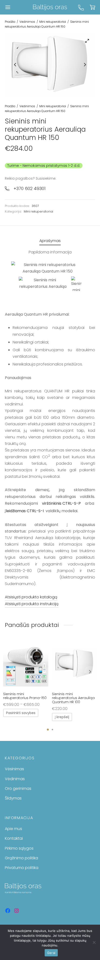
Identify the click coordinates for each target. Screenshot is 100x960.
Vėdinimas (27, 22)
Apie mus (13, 828)
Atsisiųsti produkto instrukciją (31, 604)
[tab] (50, 240)
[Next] (90, 672)
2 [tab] (52, 729)
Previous (15, 64)
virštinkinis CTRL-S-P (61, 503)
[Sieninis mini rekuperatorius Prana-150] (25, 664)
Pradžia (10, 22)
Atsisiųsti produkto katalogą (31, 597)
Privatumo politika (21, 867)
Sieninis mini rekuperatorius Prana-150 (25, 696)
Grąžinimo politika (21, 858)
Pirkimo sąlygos (19, 848)
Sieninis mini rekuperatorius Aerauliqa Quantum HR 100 (73, 698)
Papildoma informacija (50, 252)
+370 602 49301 (30, 188)
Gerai (51, 953)
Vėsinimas (14, 769)
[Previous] (10, 672)
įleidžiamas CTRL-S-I (24, 511)
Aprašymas (50, 241)
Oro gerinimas (18, 788)
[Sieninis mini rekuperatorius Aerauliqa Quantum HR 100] (74, 664)
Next (85, 64)
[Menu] (8, 7)
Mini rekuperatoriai (52, 22)
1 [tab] (48, 730)
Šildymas (13, 798)
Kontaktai (14, 838)
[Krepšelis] (92, 7)
